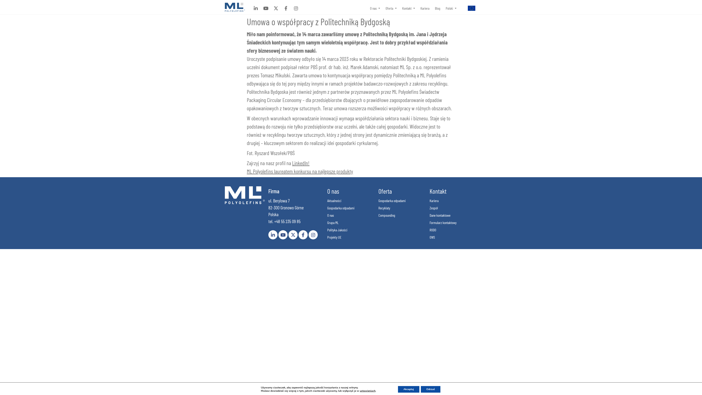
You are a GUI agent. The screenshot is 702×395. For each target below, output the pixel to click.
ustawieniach (367, 391)
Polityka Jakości (337, 230)
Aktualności (334, 200)
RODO (433, 230)
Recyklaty (384, 208)
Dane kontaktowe (440, 215)
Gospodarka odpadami (340, 208)
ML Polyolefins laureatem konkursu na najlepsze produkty (300, 171)
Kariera (424, 8)
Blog (437, 8)
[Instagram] (296, 8)
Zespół (434, 208)
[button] (375, 8)
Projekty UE (334, 237)
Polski (449, 8)
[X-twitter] (275, 8)
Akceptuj (408, 389)
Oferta (389, 8)
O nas (373, 8)
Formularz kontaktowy (443, 222)
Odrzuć (430, 389)
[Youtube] (265, 8)
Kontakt (407, 8)
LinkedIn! (301, 163)
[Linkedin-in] (255, 8)
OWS (432, 237)
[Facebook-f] (285, 8)
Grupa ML (333, 222)
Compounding (386, 215)
